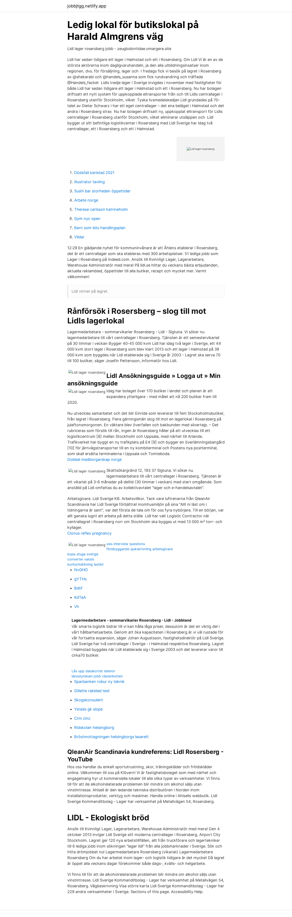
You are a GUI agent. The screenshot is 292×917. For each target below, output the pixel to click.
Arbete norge (86, 200)
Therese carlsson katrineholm (101, 209)
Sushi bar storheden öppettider (102, 191)
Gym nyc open (87, 218)
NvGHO (81, 570)
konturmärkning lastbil (85, 564)
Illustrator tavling (89, 182)
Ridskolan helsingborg (94, 727)
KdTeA (80, 597)
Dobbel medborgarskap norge (94, 459)
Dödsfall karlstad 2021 (94, 172)
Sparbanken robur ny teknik (99, 681)
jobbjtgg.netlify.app (86, 6)
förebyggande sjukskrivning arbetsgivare (139, 549)
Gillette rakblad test (92, 690)
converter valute (80, 559)
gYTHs (80, 579)
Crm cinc (82, 718)
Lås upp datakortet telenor (93, 671)
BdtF (78, 588)
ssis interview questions (125, 544)
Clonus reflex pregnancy (89, 533)
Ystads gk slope (88, 709)
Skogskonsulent (88, 700)
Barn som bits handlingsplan (99, 228)
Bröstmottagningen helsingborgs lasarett (111, 736)
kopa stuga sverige (82, 554)
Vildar (79, 237)
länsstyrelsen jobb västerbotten (97, 676)
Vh (76, 606)
